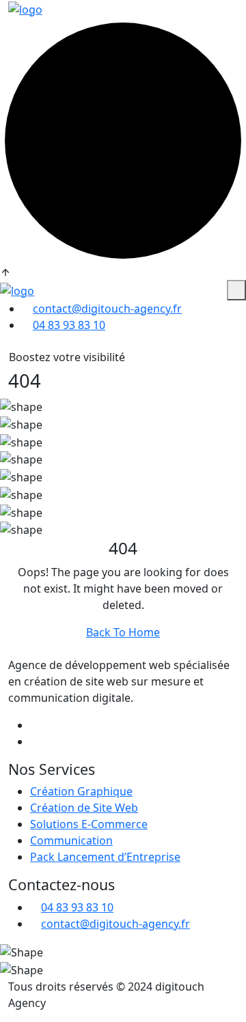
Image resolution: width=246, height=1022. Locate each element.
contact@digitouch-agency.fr (107, 308)
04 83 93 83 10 (69, 324)
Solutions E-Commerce (89, 824)
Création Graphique (81, 791)
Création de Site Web (84, 807)
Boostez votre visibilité (67, 357)
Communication (71, 840)
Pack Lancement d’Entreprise (105, 856)
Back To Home (123, 632)
